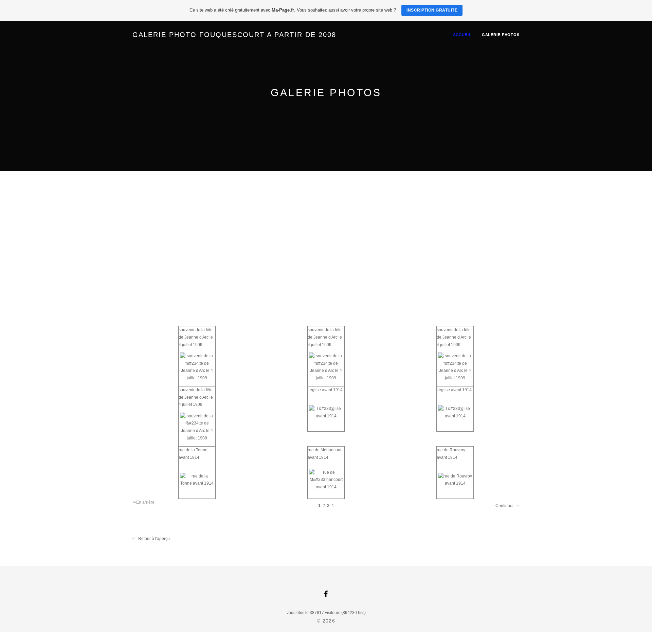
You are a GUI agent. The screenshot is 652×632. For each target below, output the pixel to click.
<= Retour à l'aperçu (151, 538)
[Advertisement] (326, 222)
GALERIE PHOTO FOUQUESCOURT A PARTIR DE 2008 (234, 34)
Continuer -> (507, 505)
